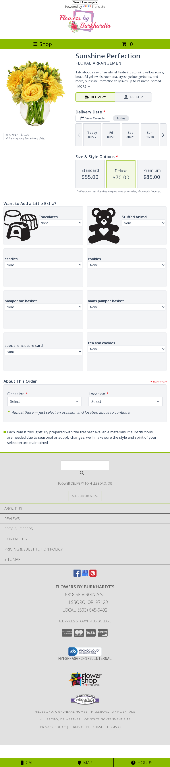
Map (86, 763)
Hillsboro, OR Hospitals (113, 711)
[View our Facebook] (77, 575)
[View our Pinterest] (93, 575)
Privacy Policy (53, 727)
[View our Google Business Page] (85, 575)
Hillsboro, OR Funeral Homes (61, 711)
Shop (45, 44)
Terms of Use (118, 727)
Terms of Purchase (86, 727)
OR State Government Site (107, 719)
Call (30, 763)
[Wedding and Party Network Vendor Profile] (85, 704)
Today (121, 118)
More (81, 86)
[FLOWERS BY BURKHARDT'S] (85, 32)
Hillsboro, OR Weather (60, 719)
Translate (98, 6)
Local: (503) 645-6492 (85, 610)
